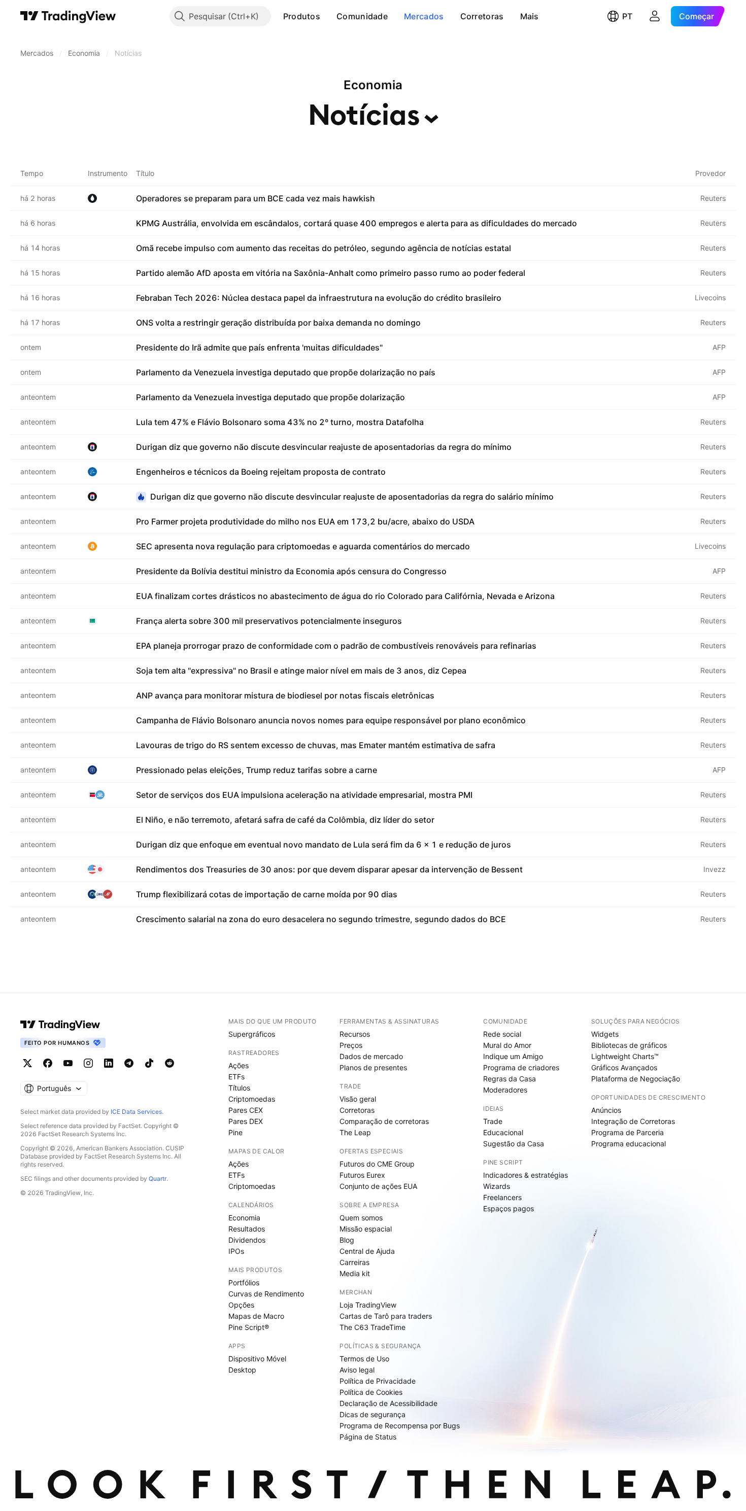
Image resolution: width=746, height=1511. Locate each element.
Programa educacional (628, 1143)
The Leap (355, 1132)
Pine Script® (248, 1327)
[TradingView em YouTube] (68, 1063)
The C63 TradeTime (372, 1327)
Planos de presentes (373, 1067)
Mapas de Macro (256, 1316)
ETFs (236, 1076)
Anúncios (606, 1110)
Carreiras (354, 1262)
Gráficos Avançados (624, 1067)
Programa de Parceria (627, 1132)
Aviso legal (357, 1369)
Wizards (496, 1186)
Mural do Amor (507, 1045)
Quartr (157, 1178)
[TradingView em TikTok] (149, 1063)
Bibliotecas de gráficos (629, 1045)
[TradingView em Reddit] (169, 1063)
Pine (235, 1132)
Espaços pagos (508, 1208)
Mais (529, 16)
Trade (492, 1121)
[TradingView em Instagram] (88, 1063)
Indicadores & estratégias (525, 1175)
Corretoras (482, 16)
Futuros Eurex (362, 1175)
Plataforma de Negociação (635, 1078)
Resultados (246, 1228)
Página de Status (368, 1436)
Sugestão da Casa (513, 1143)
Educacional (503, 1132)
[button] (327, 16)
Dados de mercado (371, 1056)
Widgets (605, 1034)
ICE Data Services (136, 1111)
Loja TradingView (368, 1305)
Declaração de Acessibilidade (388, 1403)
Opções (241, 1305)
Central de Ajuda (367, 1251)
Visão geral (358, 1099)
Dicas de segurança (372, 1414)
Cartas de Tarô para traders (386, 1316)
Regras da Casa (509, 1078)
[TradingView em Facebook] (48, 1063)
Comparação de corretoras (384, 1121)
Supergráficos (251, 1034)
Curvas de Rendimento (266, 1293)
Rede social (502, 1034)
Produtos (301, 16)
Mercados (424, 16)
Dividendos (246, 1240)
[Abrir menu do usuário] (655, 16)
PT (627, 16)
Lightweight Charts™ (625, 1056)
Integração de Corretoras (633, 1121)
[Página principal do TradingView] (68, 16)
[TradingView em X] (27, 1063)
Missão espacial (366, 1228)
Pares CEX (245, 1110)
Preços (351, 1045)
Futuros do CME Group (377, 1163)
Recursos (355, 1034)
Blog (347, 1240)
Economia (244, 1217)
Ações (238, 1065)
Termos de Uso (364, 1358)
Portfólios (243, 1282)
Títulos (239, 1087)
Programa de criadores (521, 1067)
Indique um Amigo (513, 1056)
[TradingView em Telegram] (129, 1063)
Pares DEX (245, 1121)
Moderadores (505, 1089)
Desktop (242, 1369)
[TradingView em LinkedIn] (108, 1063)
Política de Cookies (371, 1392)
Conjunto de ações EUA (378, 1186)
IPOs (236, 1251)
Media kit (355, 1273)
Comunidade (362, 16)
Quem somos (361, 1217)
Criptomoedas (251, 1099)
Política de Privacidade (378, 1381)
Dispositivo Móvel (257, 1358)
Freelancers (502, 1197)
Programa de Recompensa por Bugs (400, 1425)
